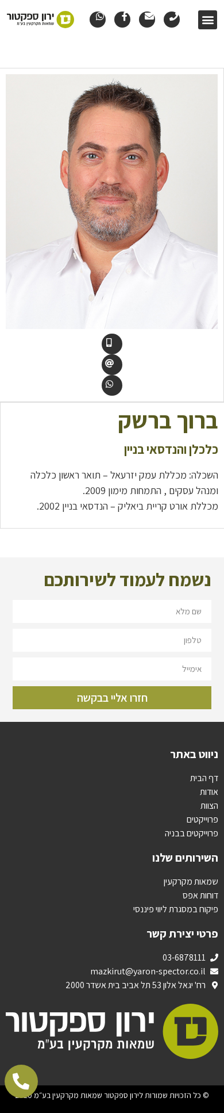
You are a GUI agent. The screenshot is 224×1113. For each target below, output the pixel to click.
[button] (207, 19)
